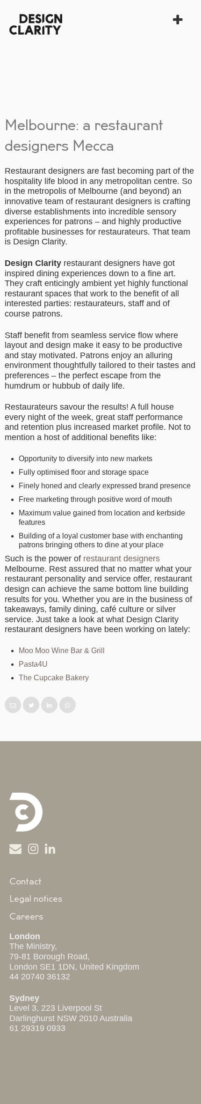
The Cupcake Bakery (54, 678)
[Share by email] (14, 705)
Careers (26, 917)
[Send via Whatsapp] (67, 705)
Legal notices (36, 899)
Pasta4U (33, 664)
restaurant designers (121, 558)
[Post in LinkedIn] (50, 705)
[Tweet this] (32, 705)
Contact (25, 881)
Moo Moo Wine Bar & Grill (62, 651)
